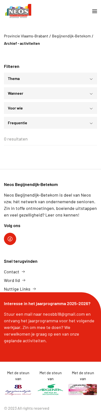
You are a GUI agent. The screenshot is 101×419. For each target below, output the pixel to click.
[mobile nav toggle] (92, 11)
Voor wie (15, 108)
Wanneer (15, 93)
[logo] (18, 11)
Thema (14, 78)
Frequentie (17, 122)
